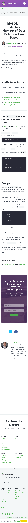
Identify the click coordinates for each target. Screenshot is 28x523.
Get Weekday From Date (10, 104)
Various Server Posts (6, 462)
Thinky (16, 445)
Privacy (25, 517)
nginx (2, 459)
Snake (23, 491)
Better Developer (19, 455)
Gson (2, 440)
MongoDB (3, 460)
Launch (3, 503)
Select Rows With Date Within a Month (14, 102)
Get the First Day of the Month (12, 99)
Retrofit (3, 438)
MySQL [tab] (4, 87)
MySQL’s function (11, 126)
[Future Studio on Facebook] (7, 514)
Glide (2, 443)
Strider (16, 442)
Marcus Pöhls (12, 43)
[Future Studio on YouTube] (2, 514)
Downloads (17, 490)
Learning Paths (3, 498)
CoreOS (3, 457)
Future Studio (10, 517)
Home (2, 491)
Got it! (23, 521)
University (3, 494)
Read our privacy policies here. (15, 521)
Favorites (17, 496)
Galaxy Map (16, 493)
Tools (16, 459)
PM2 (16, 440)
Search (16, 498)
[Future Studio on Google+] (10, 514)
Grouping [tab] (16, 87)
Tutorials (7, 8)
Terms (22, 517)
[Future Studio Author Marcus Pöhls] (3, 43)
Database (19, 46)
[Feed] (14, 468)
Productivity (18, 457)
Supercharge (3, 506)
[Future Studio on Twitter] (5, 514)
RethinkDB (3, 455)
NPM (16, 443)
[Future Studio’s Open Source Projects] (12, 514)
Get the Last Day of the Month (12, 97)
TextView (3, 445)
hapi (16, 438)
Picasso (3, 442)
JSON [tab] (22, 87)
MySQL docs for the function (14, 264)
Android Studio (4, 447)
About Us (3, 501)
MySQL (14, 46)
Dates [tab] (10, 87)
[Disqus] (14, 391)
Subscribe (14, 315)
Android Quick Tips (5, 449)
